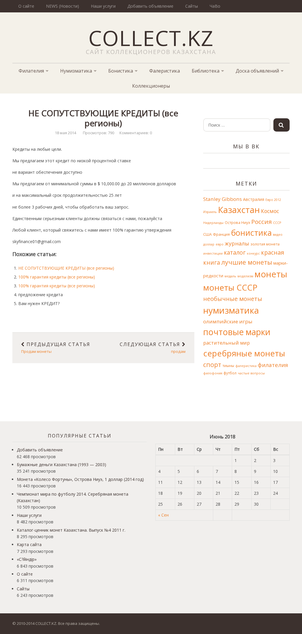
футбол (230, 373)
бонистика (251, 232)
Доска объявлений (257, 71)
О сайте (26, 6)
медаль (230, 276)
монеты (271, 274)
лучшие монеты (246, 262)
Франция (221, 234)
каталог (235, 252)
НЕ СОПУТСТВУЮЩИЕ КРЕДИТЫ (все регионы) (66, 268)
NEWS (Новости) (62, 6)
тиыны (228, 365)
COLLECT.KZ (151, 37)
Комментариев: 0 (135, 132)
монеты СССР (230, 287)
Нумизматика (76, 71)
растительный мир (226, 342)
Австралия (253, 199)
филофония (212, 373)
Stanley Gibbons (222, 199)
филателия (273, 364)
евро (220, 244)
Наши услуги (103, 6)
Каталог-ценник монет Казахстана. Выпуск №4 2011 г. (71, 530)
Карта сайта (29, 544)
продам (153, 348)
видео (278, 234)
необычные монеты (232, 299)
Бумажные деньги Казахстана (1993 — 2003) (61, 464)
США (207, 234)
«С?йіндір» (27, 559)
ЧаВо (215, 6)
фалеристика (246, 366)
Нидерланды (213, 223)
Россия (261, 221)
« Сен (163, 515)
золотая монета (265, 244)
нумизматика (231, 310)
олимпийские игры (227, 321)
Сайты (191, 6)
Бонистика (120, 71)
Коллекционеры (151, 86)
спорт (212, 364)
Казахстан (239, 210)
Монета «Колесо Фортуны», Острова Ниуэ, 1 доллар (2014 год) (80, 479)
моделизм (245, 276)
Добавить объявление (150, 6)
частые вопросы (251, 373)
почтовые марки (236, 332)
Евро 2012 (273, 200)
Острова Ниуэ (237, 222)
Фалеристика (164, 71)
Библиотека (205, 71)
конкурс (253, 253)
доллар (208, 244)
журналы (237, 243)
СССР (277, 223)
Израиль (210, 212)
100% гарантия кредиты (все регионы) (56, 277)
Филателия (31, 71)
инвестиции (213, 253)
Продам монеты (55, 348)
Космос (270, 210)
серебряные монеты (244, 353)
